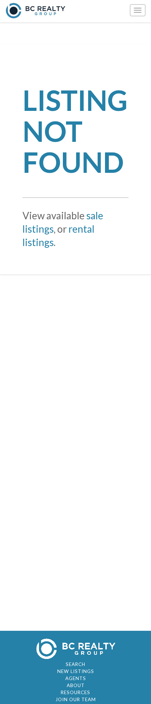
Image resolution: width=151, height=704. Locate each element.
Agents (75, 678)
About (76, 685)
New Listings (75, 671)
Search (75, 664)
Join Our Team (75, 699)
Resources (75, 692)
